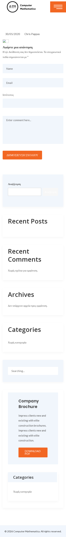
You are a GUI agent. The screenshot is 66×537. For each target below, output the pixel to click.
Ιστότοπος (8, 94)
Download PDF (33, 452)
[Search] (54, 371)
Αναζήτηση (14, 184)
